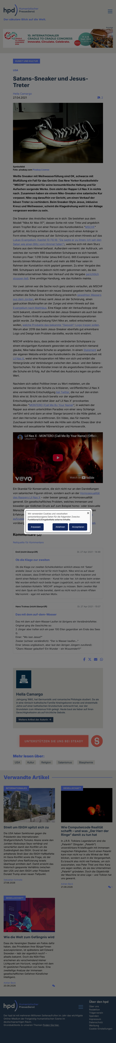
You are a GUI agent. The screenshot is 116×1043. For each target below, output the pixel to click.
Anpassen (36, 527)
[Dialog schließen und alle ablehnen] (88, 512)
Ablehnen (60, 527)
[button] (110, 13)
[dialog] (58, 521)
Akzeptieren (78, 527)
